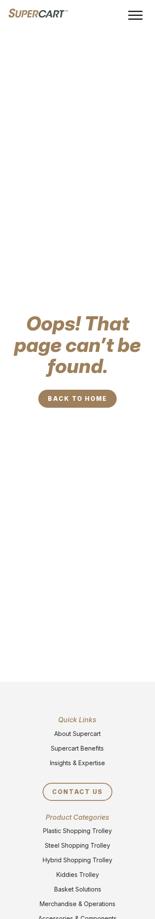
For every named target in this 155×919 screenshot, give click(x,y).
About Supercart (77, 733)
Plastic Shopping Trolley (77, 830)
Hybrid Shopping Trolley (77, 860)
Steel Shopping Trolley (77, 845)
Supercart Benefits (77, 748)
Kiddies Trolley (77, 874)
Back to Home (78, 398)
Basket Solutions (77, 889)
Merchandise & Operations (77, 903)
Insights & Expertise (77, 762)
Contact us (77, 791)
